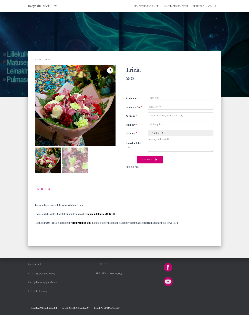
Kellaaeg (131, 133)
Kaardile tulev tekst (133, 145)
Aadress (131, 116)
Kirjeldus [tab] (43, 189)
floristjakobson (82, 222)
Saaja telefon (134, 107)
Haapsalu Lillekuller (146, 6)
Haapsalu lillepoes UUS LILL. (101, 214)
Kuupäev (131, 124)
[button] (110, 70)
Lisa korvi (147, 159)
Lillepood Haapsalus (205, 6)
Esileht (38, 59)
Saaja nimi (132, 98)
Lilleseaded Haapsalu (175, 6)
